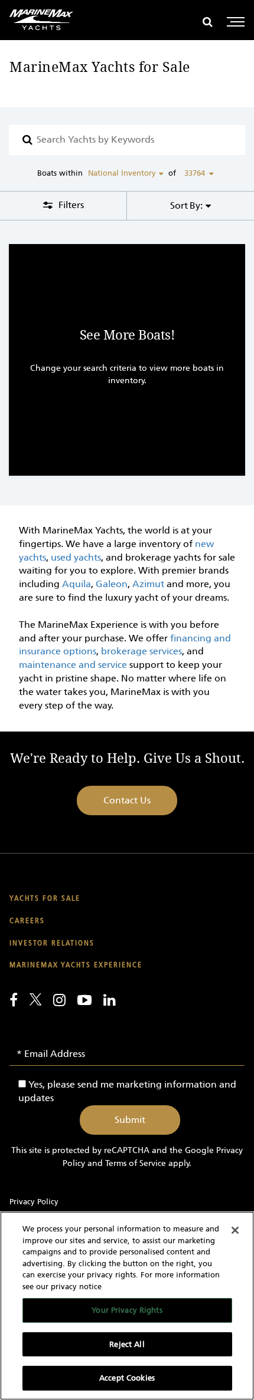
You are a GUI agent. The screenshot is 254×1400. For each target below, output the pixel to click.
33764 (194, 173)
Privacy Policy (33, 1201)
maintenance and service (73, 664)
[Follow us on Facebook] (13, 1000)
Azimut (148, 583)
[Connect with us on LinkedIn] (109, 1000)
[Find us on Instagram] (59, 1000)
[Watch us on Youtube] (84, 1000)
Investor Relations (52, 943)
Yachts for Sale (44, 898)
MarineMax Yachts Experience (75, 965)
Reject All (126, 1344)
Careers (27, 921)
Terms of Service (135, 1163)
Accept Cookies (127, 1377)
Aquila (76, 583)
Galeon (112, 583)
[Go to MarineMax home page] (41, 19)
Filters (70, 204)
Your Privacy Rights (127, 1310)
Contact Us (127, 800)
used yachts (76, 557)
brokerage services (141, 651)
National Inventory (122, 173)
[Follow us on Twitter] (35, 999)
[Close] (235, 1230)
